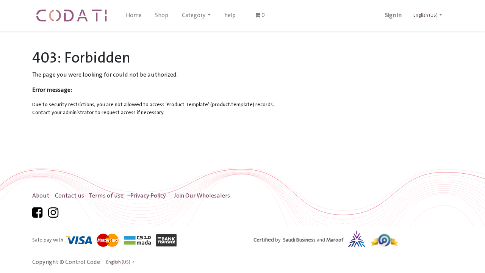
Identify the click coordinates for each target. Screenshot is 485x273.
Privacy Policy (148, 196)
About (40, 196)
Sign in (393, 15)
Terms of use (106, 196)
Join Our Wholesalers (202, 196)
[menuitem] (134, 15)
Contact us (69, 196)
